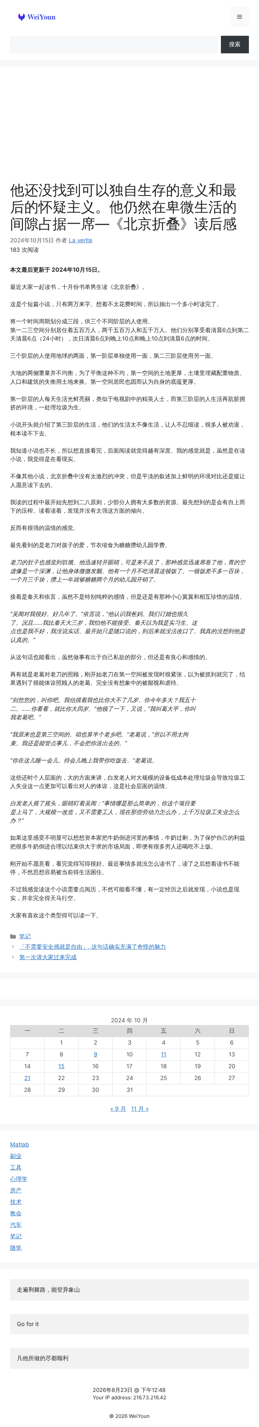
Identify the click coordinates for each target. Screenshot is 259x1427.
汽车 (16, 1224)
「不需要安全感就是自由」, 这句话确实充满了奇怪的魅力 (92, 946)
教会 (16, 1213)
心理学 (18, 1179)
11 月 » (140, 1108)
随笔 (16, 1247)
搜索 (234, 44)
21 (27, 1078)
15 (61, 1066)
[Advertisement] (129, 127)
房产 (16, 1190)
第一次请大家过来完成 (48, 957)
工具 (16, 1167)
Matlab (19, 1144)
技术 (16, 1202)
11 (163, 1054)
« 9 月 (118, 1108)
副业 (16, 1156)
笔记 (25, 936)
